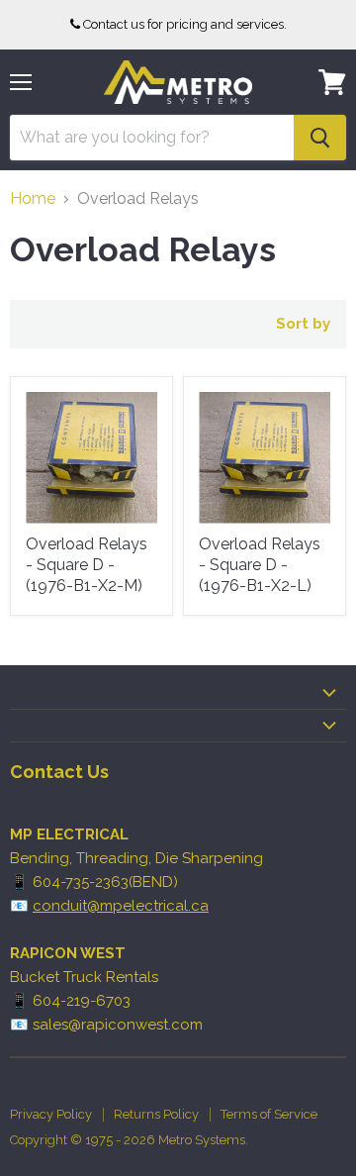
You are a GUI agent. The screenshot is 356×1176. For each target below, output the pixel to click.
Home (32, 199)
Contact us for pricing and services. (185, 24)
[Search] (320, 137)
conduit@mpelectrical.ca (121, 906)
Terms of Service (269, 1114)
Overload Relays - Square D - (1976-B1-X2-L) (259, 565)
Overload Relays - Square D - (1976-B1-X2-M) (86, 565)
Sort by (303, 324)
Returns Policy (156, 1114)
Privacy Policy (51, 1114)
